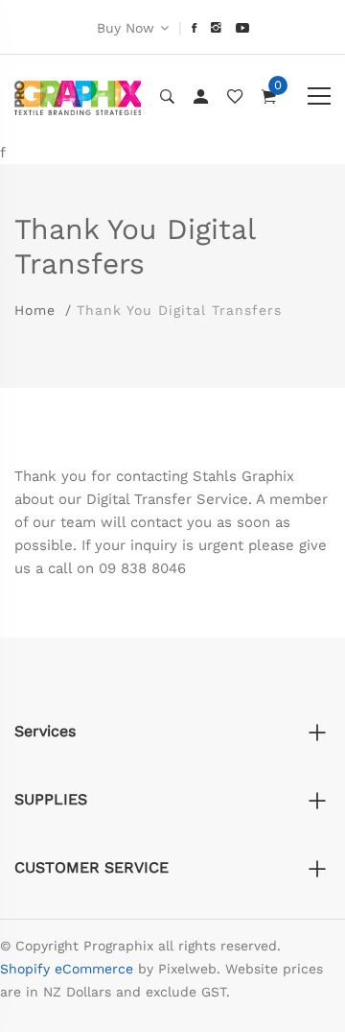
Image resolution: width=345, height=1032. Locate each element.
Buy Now (125, 28)
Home (35, 310)
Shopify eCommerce (66, 968)
